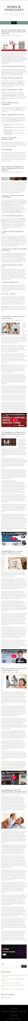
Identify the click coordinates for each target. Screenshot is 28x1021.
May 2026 (8, 1011)
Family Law (21, 320)
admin (13, 35)
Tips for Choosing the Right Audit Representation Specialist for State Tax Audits (13, 31)
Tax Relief (20, 35)
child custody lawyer (5, 337)
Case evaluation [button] (7, 124)
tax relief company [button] (18, 120)
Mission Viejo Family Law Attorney (18, 398)
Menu (14, 22)
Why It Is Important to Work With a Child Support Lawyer (13, 669)
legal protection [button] (19, 108)
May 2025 (12, 1011)
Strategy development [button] (8, 127)
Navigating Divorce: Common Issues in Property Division (12, 552)
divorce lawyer (18, 458)
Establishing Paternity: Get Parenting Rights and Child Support (14, 791)
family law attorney (10, 644)
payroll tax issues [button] (10, 83)
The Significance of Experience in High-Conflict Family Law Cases (13, 433)
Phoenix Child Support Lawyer (14, 713)
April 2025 (16, 1011)
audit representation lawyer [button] (7, 72)
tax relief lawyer (17, 306)
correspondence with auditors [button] (10, 95)
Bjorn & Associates (14, 8)
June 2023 (20, 1011)
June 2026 (4, 1011)
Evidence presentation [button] (8, 130)
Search (2, 963)
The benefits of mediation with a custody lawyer (13, 317)
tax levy (3, 182)
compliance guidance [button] (13, 119)
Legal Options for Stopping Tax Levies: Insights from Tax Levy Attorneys (12, 168)
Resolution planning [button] (8, 133)
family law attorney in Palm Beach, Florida (13, 469)
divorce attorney (10, 609)
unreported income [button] (20, 83)
